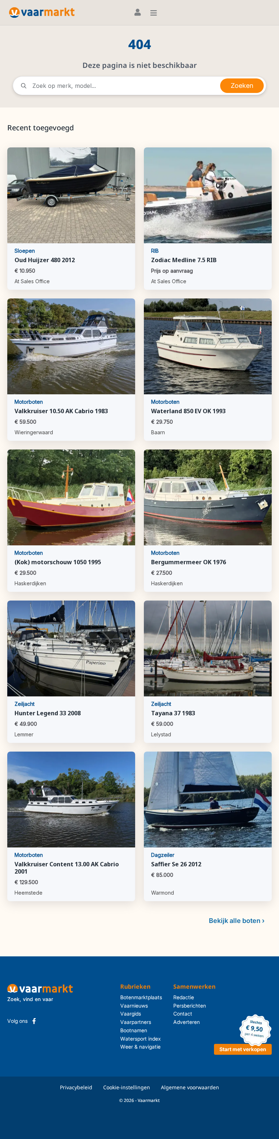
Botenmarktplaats (141, 997)
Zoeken (242, 85)
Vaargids (130, 1013)
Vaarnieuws (134, 1005)
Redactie (183, 997)
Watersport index (140, 1039)
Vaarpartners (135, 1022)
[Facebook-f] (34, 1021)
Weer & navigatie (140, 1047)
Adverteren (186, 1022)
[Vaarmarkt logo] (41, 12)
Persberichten (189, 1005)
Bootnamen (133, 1030)
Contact (182, 1013)
